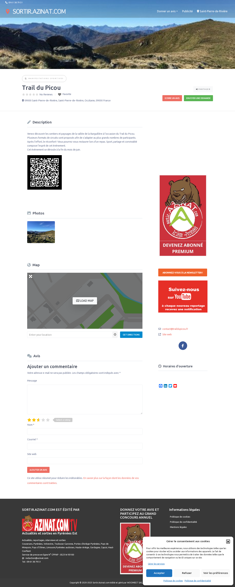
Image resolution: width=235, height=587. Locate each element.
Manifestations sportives (46, 78)
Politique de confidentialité (198, 581)
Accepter (159, 572)
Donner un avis (166, 11)
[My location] (115, 334)
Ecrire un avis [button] (172, 98)
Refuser (187, 572)
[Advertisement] (184, 140)
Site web (31, 454)
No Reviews (46, 94)
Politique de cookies (173, 581)
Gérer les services (156, 564)
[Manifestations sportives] (26, 79)
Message (32, 380)
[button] (228, 541)
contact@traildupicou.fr (175, 329)
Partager (204, 89)
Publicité (187, 11)
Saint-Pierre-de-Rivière (213, 11)
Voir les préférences (215, 572)
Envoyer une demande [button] (198, 98)
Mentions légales (178, 527)
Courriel (32, 439)
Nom (30, 424)
